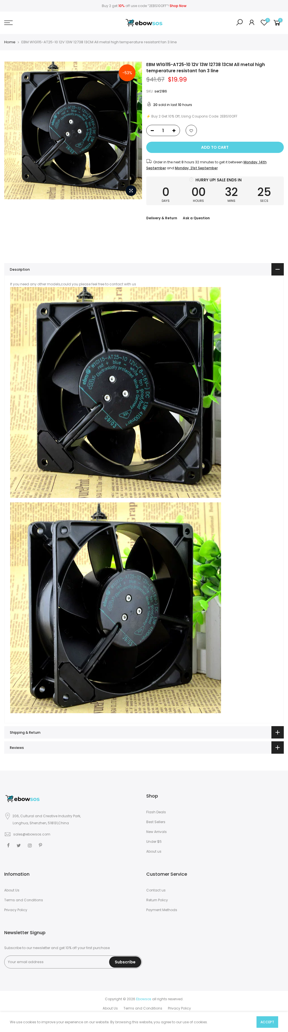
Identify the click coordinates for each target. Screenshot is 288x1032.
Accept (267, 1022)
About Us (11, 890)
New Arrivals (156, 831)
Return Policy (157, 900)
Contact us (156, 890)
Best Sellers (155, 821)
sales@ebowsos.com (31, 834)
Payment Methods (161, 909)
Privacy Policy (15, 909)
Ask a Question (196, 218)
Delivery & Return (161, 218)
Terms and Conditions (23, 900)
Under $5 (154, 841)
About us (153, 851)
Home (9, 42)
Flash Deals (156, 812)
